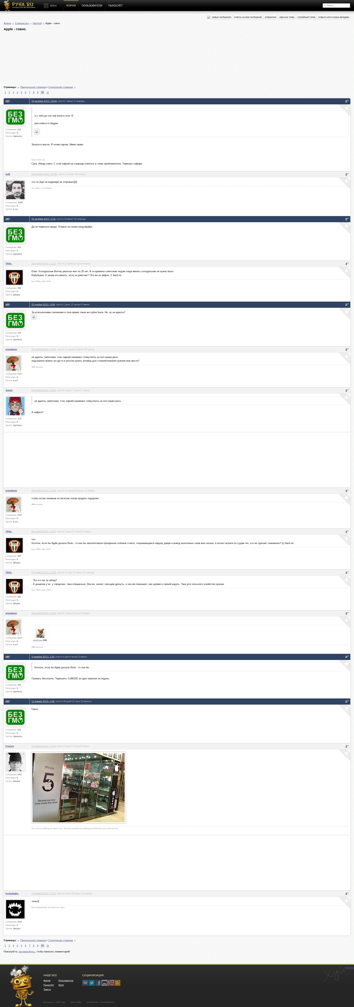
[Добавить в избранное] (344, 110)
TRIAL (9, 263)
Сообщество (22, 23)
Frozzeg (10, 746)
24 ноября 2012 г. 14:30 (44, 490)
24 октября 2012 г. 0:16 (43, 219)
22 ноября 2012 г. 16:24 (44, 349)
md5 (8, 174)
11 (47, 92)
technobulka (12, 893)
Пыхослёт (115, 5)
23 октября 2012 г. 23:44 (44, 101)
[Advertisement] (114, 58)
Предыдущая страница (33, 87)
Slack (61, 985)
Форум (71, 5)
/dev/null (37, 23)
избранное (270, 17)
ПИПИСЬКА (334, 974)
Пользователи (92, 5)
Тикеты (47, 989)
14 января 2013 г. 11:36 (44, 746)
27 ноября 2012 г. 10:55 (44, 572)
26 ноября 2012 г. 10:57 (44, 531)
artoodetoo (11, 349)
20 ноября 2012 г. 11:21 (44, 263)
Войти (53, 5)
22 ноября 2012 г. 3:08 (43, 304)
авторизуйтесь (27, 951)
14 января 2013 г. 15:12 (44, 893)
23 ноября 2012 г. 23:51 (44, 390)
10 (42, 92)
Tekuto (9, 390)
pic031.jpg (37, 640)
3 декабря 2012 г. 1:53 (43, 657)
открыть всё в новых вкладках (333, 17)
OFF (8, 101)
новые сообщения (221, 17)
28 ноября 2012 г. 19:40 (44, 613)
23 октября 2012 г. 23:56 (44, 174)
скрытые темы (286, 17)
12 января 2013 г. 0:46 (43, 701)
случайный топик (306, 17)
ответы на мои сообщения (248, 17)
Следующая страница (60, 87)
